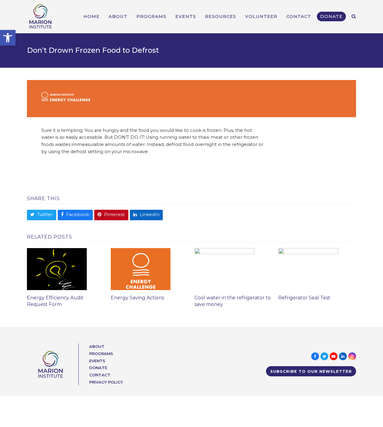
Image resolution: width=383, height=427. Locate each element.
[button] (8, 38)
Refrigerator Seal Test (304, 298)
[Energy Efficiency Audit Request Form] (57, 268)
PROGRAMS (101, 353)
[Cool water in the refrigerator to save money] (224, 268)
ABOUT (96, 346)
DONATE (98, 367)
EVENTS (97, 360)
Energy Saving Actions (137, 298)
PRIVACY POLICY (106, 382)
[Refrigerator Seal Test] (308, 268)
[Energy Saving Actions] (141, 268)
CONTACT (99, 374)
